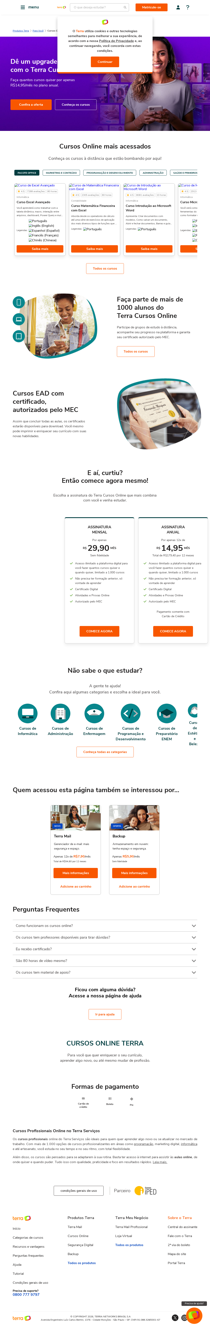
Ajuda (17, 1264)
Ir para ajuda (105, 1014)
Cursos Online (78, 1236)
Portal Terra (176, 1263)
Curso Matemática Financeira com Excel (93, 208)
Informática (23, 197)
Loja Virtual (123, 1236)
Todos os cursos (105, 268)
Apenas (117, 856)
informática (189, 1144)
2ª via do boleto (179, 1245)
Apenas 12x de (63, 856)
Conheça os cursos (76, 104)
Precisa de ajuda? (194, 1303)
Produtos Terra (21, 30)
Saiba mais (40, 249)
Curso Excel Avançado (33, 202)
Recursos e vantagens (29, 1246)
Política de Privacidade (116, 41)
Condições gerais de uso (30, 1282)
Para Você (38, 30)
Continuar (105, 62)
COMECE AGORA (99, 631)
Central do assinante (182, 1227)
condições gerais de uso (78, 1191)
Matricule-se (151, 7)
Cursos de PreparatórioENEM (167, 734)
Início (17, 1228)
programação (143, 1144)
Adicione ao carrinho (75, 886)
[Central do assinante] (178, 7)
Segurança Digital (80, 1245)
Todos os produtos (82, 1263)
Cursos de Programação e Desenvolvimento (131, 734)
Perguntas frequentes (28, 1255)
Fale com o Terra (180, 1236)
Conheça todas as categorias (105, 752)
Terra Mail (75, 1227)
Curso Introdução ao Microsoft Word (148, 208)
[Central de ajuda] (187, 7)
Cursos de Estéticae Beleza (195, 733)
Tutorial (18, 1273)
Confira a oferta (31, 104)
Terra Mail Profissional (131, 1227)
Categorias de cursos (28, 1237)
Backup (73, 1254)
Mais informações (76, 873)
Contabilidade (78, 200)
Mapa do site (177, 1254)
